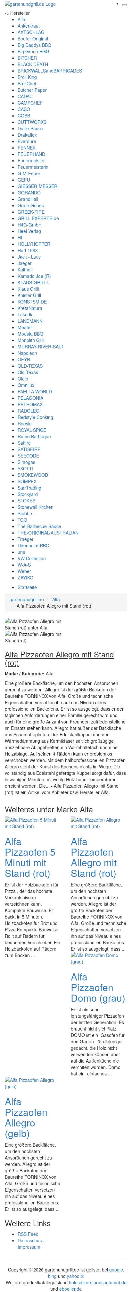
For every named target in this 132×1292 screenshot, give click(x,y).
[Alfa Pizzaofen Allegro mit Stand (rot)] (96, 822)
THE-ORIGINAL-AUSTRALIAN (48, 532)
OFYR (24, 359)
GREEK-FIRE (31, 212)
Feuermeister (31, 160)
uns (21, 552)
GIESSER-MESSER (37, 186)
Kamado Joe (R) (34, 276)
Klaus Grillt (28, 289)
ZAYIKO (25, 577)
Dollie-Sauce (30, 128)
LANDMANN (30, 321)
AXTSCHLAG (31, 32)
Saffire (24, 443)
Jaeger (25, 263)
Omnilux (26, 385)
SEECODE (28, 455)
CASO (24, 109)
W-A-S (24, 564)
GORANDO (29, 192)
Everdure (27, 141)
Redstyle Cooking (35, 417)
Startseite (27, 587)
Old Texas (28, 372)
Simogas (26, 462)
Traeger (26, 539)
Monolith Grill (31, 340)
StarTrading (29, 487)
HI (20, 237)
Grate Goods (31, 205)
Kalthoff (25, 269)
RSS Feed (28, 1234)
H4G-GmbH (30, 224)
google (116, 1269)
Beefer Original (33, 38)
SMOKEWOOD (33, 475)
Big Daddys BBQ (34, 45)
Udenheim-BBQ (33, 545)
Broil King (27, 77)
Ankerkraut (29, 25)
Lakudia (26, 314)
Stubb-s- (26, 513)
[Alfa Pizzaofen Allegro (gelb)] (30, 1082)
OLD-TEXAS (30, 366)
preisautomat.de (110, 1282)
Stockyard (28, 494)
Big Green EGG (33, 51)
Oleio (23, 378)
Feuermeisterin (33, 167)
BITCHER (27, 58)
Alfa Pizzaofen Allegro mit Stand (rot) (94, 857)
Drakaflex (27, 135)
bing (52, 1276)
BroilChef (27, 83)
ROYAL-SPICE (32, 430)
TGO (22, 520)
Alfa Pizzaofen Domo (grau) (98, 987)
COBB (24, 115)
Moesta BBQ (30, 333)
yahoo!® (75, 1276)
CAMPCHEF (30, 102)
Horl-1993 (28, 250)
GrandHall (28, 199)
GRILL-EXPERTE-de (38, 218)
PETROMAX (30, 404)
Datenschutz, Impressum (31, 1243)
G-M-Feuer (29, 173)
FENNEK (27, 147)
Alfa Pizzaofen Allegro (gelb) (26, 1117)
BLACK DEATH (33, 64)
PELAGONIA (30, 398)
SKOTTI (25, 468)
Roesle (25, 423)
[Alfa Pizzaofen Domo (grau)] (96, 957)
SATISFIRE (29, 449)
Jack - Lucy (29, 256)
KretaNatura (30, 308)
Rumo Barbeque (34, 436)
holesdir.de (80, 1282)
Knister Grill (29, 295)
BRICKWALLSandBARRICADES (50, 70)
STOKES (26, 500)
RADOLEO (28, 410)
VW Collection (32, 558)
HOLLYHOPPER (34, 244)
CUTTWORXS (32, 122)
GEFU (24, 179)
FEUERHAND (31, 154)
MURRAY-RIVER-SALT (41, 346)
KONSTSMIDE (32, 301)
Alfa (21, 19)
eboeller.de (70, 1289)
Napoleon (27, 353)
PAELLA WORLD (35, 391)
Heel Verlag (29, 231)
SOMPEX (27, 481)
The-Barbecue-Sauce (39, 526)
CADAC (25, 96)
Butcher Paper (32, 90)
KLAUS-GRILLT (33, 282)
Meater (25, 327)
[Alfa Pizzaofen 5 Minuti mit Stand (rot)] (30, 822)
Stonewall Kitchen (36, 507)
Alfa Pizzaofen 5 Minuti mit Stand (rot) (30, 857)
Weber (24, 571)
